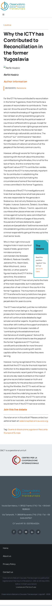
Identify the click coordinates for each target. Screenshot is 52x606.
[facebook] (13, 532)
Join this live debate (15, 409)
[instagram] (20, 532)
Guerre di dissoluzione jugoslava (22, 429)
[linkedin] (32, 532)
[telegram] (38, 532)
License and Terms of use (26, 587)
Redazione (21, 88)
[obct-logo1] (26, 486)
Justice (7, 25)
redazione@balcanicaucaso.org (33, 421)
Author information (15, 81)
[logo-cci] (26, 455)
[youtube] (26, 532)
